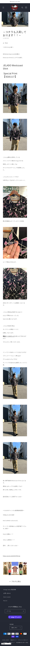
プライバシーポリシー (23, 640)
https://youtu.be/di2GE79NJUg (11, 556)
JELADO (7, 640)
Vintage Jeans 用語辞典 (9, 589)
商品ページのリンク (9, 336)
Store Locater (7, 597)
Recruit (5, 600)
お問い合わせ (7, 593)
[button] (3, 7)
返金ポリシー (13, 640)
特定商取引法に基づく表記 (22, 642)
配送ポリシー (12, 642)
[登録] (23, 611)
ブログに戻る (16, 581)
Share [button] (6, 43)
